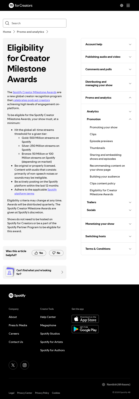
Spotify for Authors (52, 350)
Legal (11, 392)
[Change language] (121, 5)
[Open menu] (128, 5)
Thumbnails (97, 148)
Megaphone (48, 325)
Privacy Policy (42, 392)
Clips (93, 134)
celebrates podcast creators (31, 100)
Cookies (56, 392)
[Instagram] (24, 365)
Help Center (48, 317)
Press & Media (18, 325)
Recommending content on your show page (107, 168)
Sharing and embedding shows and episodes (105, 157)
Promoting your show (103, 127)
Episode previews (101, 141)
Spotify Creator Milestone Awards (34, 92)
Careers (14, 333)
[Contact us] (61, 272)
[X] (13, 365)
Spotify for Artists (51, 342)
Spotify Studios (50, 333)
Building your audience (105, 176)
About (13, 317)
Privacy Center (24, 392)
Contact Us (16, 342)
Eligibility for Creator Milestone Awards (103, 192)
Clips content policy (102, 183)
